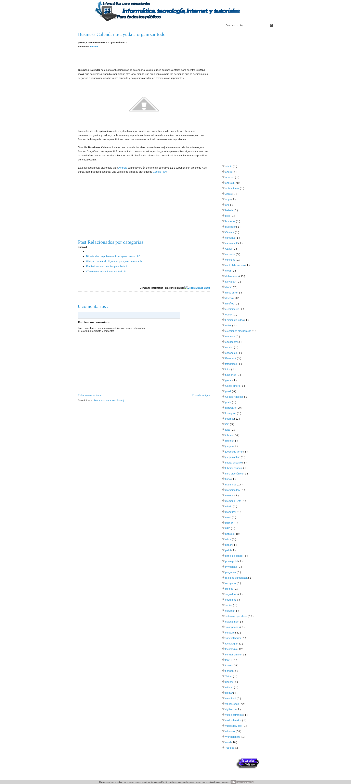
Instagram (231, 413)
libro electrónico (234, 473)
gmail (228, 391)
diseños (230, 303)
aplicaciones (232, 188)
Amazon (230, 177)
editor (228, 325)
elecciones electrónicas (238, 331)
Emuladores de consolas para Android (107, 266)
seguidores (231, 594)
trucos (229, 665)
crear (228, 270)
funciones (231, 375)
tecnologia (231, 643)
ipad (228, 429)
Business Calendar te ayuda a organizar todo (122, 34)
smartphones (232, 627)
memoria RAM (233, 501)
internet (229, 418)
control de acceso (235, 265)
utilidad (229, 687)
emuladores (232, 342)
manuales (231, 484)
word (228, 742)
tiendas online (233, 654)
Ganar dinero (232, 385)
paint (228, 550)
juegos (229, 446)
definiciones (232, 276)
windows (230, 731)
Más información (245, 782)
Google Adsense (234, 396)
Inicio (83, 25)
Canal (229, 248)
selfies (229, 605)
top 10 (229, 660)
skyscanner (231, 621)
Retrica (229, 588)
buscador (230, 226)
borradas (230, 221)
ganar (228, 380)
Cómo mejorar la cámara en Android (106, 271)
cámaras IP (231, 243)
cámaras (230, 237)
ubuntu (229, 682)
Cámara (230, 232)
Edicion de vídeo (234, 320)
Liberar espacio (234, 468)
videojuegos (232, 704)
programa (231, 572)
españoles (231, 353)
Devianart (231, 281)
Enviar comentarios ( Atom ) (109, 400)
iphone (229, 435)
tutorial (229, 671)
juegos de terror (234, 451)
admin (229, 166)
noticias (229, 534)
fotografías (231, 364)
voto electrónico (234, 715)
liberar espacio (233, 462)
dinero (229, 287)
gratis (228, 402)
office (228, 539)
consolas (230, 259)
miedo (229, 506)
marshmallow (233, 490)
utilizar (229, 693)
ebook (229, 314)
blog (228, 215)
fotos (228, 369)
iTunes (229, 440)
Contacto (99, 25)
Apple (228, 194)
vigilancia (230, 709)
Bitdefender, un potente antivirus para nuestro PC (113, 256)
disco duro (231, 292)
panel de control (234, 555)
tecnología (231, 649)
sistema (229, 610)
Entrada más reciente (90, 395)
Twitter (229, 676)
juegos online (233, 457)
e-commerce (232, 309)
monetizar (231, 512)
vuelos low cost (234, 725)
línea (228, 479)
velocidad (231, 698)
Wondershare (233, 736)
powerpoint (231, 561)
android (94, 46)
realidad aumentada (236, 577)
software (230, 632)
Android (122, 167)
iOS (227, 424)
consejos (230, 254)
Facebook (231, 358)
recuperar (231, 583)
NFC (228, 528)
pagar (228, 545)
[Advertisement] (144, 58)
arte (227, 205)
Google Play (159, 171)
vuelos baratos (233, 720)
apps (228, 199)
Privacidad (231, 566)
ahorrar (229, 172)
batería (229, 210)
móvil (228, 517)
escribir (229, 347)
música (229, 523)
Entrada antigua (201, 395)
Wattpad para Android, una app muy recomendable (114, 261)
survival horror (233, 638)
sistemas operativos (236, 616)
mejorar (229, 495)
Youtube (230, 747)
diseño (229, 298)
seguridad (231, 599)
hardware (230, 407)
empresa (230, 336)
